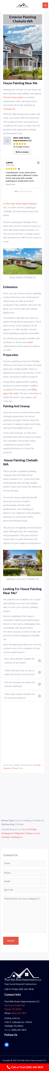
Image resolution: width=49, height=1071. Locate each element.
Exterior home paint (13, 97)
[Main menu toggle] (45, 5)
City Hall (36, 765)
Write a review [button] (22, 152)
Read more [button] (10, 184)
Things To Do (17, 768)
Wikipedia (7, 768)
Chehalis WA (9, 109)
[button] (22, 661)
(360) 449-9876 (19, 1013)
